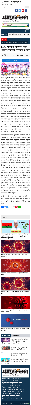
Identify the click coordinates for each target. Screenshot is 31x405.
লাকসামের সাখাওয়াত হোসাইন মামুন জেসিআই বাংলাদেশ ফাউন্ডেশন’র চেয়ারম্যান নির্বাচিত (14, 361)
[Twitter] (20, 10)
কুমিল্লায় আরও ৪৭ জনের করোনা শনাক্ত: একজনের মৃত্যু (15, 292)
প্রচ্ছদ (4, 39)
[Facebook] (16, 10)
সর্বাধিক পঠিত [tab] (15, 336)
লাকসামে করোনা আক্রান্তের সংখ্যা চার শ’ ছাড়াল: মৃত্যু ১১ (14, 274)
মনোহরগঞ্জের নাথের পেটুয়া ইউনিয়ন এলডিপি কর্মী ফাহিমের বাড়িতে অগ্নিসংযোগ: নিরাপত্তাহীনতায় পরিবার (14, 341)
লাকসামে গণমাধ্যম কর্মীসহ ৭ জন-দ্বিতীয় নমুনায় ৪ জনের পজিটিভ (15, 311)
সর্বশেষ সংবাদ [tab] (6, 336)
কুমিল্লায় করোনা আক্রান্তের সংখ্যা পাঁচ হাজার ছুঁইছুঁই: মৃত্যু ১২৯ (15, 329)
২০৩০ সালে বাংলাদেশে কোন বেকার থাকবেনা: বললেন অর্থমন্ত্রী (15, 42)
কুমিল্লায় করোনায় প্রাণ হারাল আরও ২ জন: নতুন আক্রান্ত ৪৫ (14, 255)
